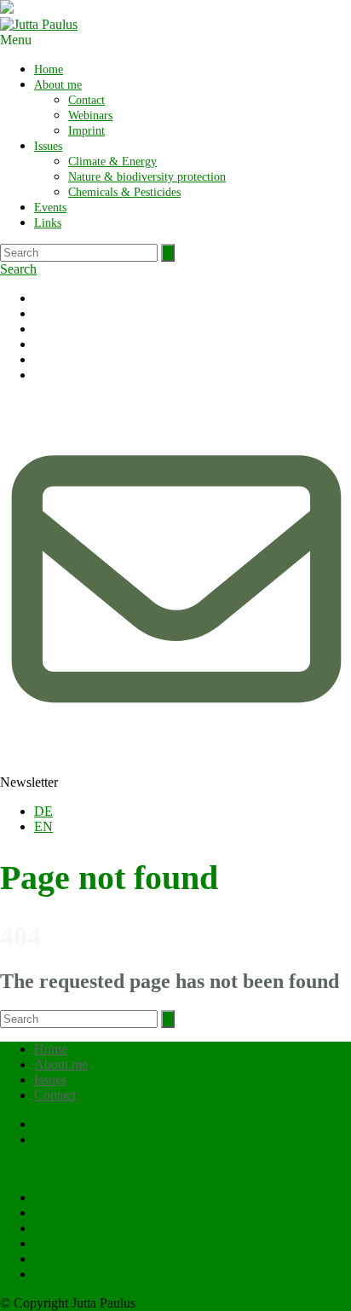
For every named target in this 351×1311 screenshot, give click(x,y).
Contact (86, 100)
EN (43, 826)
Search (18, 269)
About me (58, 84)
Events (50, 207)
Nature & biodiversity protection (147, 176)
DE (43, 811)
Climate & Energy (112, 161)
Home (48, 69)
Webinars (90, 115)
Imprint (86, 130)
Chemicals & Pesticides (124, 192)
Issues (48, 146)
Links (47, 223)
